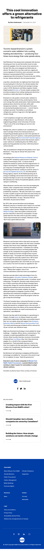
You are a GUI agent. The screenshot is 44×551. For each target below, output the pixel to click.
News (5, 496)
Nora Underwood (24, 381)
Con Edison (17, 339)
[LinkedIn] (25, 389)
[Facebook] (18, 389)
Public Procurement (10, 477)
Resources (7, 492)
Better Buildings (8, 483)
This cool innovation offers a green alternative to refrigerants (22, 13)
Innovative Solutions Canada (24, 277)
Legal (5, 506)
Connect (24, 496)
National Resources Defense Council (26, 157)
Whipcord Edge (8, 211)
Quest (16, 317)
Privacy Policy (8, 513)
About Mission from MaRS (12, 471)
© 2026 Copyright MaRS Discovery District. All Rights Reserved (22, 544)
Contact (24, 492)
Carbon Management (10, 480)
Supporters (25, 474)
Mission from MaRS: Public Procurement (20, 362)
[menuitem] (13, 471)
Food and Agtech (9, 486)
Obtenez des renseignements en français (16, 519)
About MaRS (7, 467)
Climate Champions (28, 471)
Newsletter (25, 499)
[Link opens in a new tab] (19, 534)
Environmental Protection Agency (29, 138)
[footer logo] (22, 539)
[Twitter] (21, 389)
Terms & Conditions (10, 510)
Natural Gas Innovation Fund (30, 323)
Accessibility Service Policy (12, 516)
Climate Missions (9, 474)
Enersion (16, 90)
